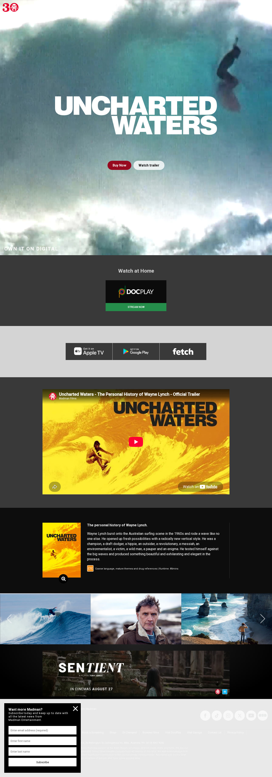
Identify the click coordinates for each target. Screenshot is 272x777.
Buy (119, 165)
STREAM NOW (136, 307)
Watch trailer (149, 165)
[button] (9, 618)
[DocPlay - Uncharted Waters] (136, 291)
